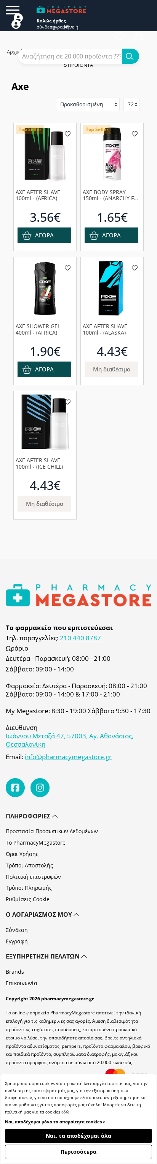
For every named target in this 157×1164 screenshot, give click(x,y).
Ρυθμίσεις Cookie (28, 899)
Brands (15, 971)
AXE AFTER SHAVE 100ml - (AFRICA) (38, 195)
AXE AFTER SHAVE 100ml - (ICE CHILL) (39, 463)
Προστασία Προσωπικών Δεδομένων (52, 831)
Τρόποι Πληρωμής (29, 887)
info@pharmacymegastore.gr (68, 757)
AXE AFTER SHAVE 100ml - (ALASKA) (105, 329)
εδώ (65, 1112)
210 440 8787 (80, 638)
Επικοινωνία (21, 983)
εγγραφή (57, 27)
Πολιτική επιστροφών (33, 876)
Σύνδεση (17, 929)
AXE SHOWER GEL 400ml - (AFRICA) (38, 329)
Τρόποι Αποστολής (29, 865)
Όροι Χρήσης (22, 854)
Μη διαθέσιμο (111, 369)
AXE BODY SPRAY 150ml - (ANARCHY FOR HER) (112, 195)
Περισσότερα (78, 1151)
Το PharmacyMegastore (36, 842)
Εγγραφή (17, 941)
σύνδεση (43, 27)
